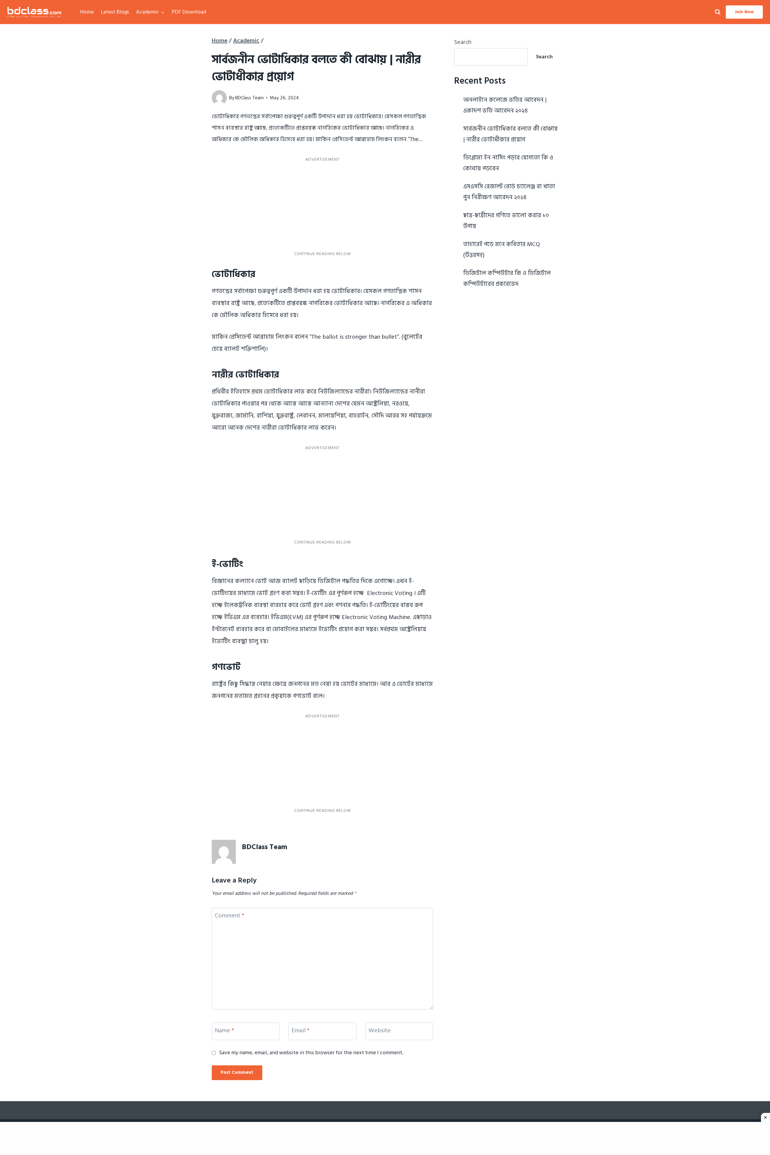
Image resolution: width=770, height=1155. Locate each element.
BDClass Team (249, 98)
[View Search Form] (717, 12)
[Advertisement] (322, 207)
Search (462, 42)
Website (379, 1031)
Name (224, 1031)
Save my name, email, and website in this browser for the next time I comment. (311, 1052)
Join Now (744, 12)
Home (87, 12)
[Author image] (219, 97)
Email (300, 1031)
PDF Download (189, 12)
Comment (229, 916)
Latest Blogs (115, 12)
